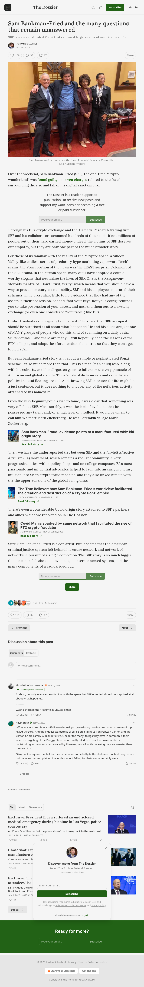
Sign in (133, 7)
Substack (54, 979)
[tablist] (23, 653)
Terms (82, 962)
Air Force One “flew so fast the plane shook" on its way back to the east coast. (55, 831)
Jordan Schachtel (27, 44)
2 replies (24, 773)
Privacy (72, 962)
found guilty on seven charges (63, 179)
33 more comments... (20, 789)
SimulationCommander (30, 685)
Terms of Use (89, 901)
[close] (106, 848)
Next (125, 628)
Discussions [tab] (35, 807)
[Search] (93, 7)
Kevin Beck (22, 722)
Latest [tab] (21, 807)
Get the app (89, 970)
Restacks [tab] (31, 653)
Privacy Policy (98, 905)
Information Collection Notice (70, 905)
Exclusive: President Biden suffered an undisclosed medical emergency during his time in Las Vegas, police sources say (54, 821)
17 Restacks (51, 603)
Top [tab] (12, 807)
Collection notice (97, 962)
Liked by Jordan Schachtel (31, 689)
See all (15, 909)
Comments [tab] (16, 653)
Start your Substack (63, 970)
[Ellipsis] (134, 685)
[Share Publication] (100, 7)
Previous (21, 628)
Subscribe (115, 7)
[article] (72, 828)
